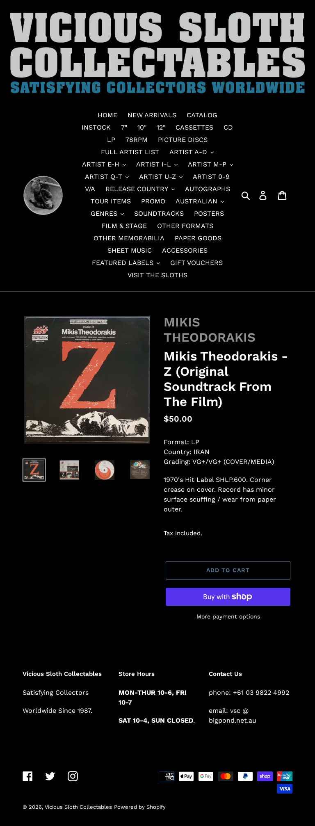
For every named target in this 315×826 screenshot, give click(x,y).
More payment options (228, 616)
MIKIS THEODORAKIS (210, 330)
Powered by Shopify (140, 807)
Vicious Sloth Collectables (78, 807)
